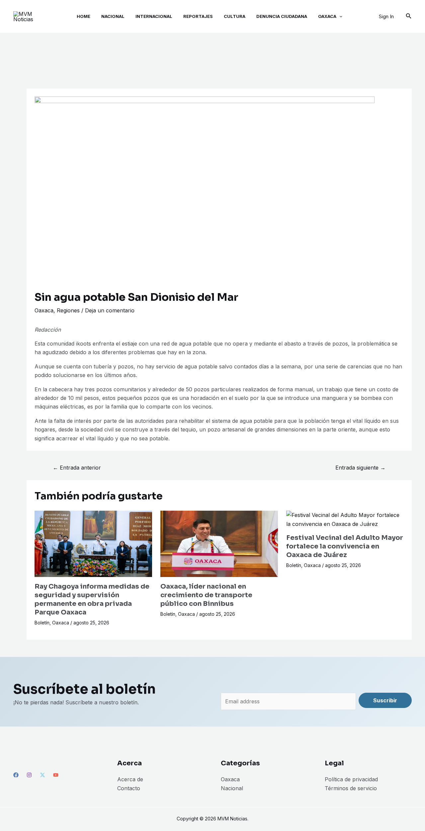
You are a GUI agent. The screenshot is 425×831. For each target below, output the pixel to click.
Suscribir (385, 700)
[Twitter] (42, 775)
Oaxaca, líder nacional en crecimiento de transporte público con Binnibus (206, 595)
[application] (339, 16)
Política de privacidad (351, 779)
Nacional (232, 788)
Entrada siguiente (360, 467)
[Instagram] (29, 775)
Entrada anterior (77, 467)
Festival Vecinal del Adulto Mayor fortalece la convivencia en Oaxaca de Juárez (344, 546)
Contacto (128, 788)
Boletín (42, 622)
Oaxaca (44, 310)
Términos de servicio (351, 788)
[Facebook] (16, 775)
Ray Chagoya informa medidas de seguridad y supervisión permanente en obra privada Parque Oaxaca (92, 599)
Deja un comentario (109, 310)
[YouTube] (55, 775)
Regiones (68, 310)
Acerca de (130, 779)
